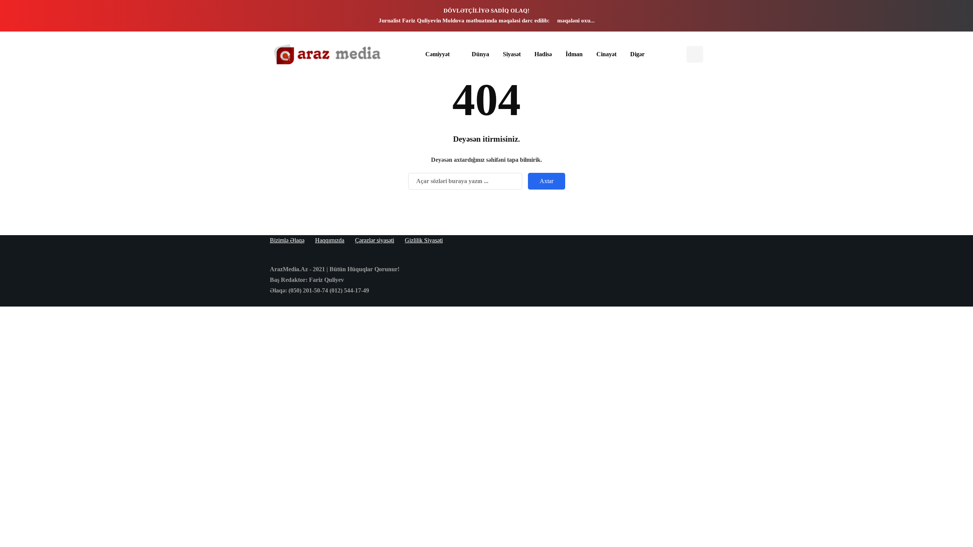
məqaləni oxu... (576, 20)
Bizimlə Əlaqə (287, 240)
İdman (574, 54)
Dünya (480, 54)
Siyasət (512, 54)
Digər (637, 54)
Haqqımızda (329, 240)
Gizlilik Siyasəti (424, 240)
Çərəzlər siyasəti (374, 240)
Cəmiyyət (437, 54)
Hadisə (543, 54)
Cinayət (606, 54)
